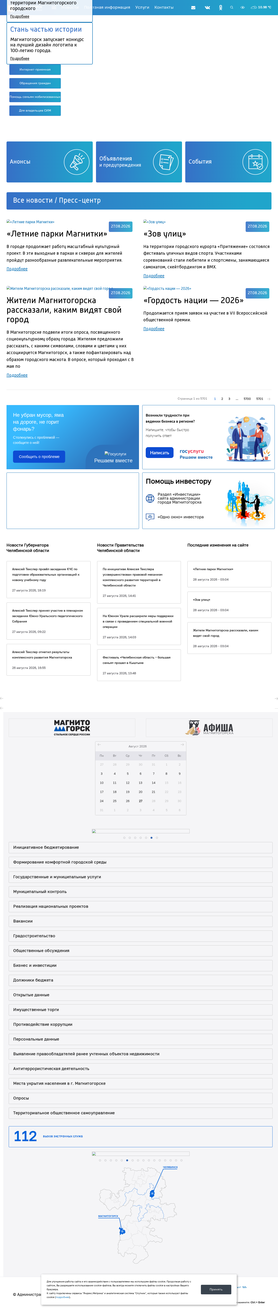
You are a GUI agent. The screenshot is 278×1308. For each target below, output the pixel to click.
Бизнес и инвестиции (35, 965)
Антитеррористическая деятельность (51, 1068)
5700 (247, 399)
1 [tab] (133, 133)
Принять (216, 1289)
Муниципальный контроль (40, 891)
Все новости (33, 200)
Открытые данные (31, 995)
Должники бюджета (33, 980)
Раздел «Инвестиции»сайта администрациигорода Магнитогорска (180, 498)
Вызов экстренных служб (63, 1136)
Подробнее (17, 269)
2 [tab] (140, 133)
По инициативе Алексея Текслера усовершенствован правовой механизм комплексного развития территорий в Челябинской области (132, 577)
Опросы (21, 1098)
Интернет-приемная (35, 70)
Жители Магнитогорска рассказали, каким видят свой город (225, 633)
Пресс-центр (80, 200)
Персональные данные (36, 1039)
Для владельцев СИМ (35, 111)
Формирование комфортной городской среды (60, 862)
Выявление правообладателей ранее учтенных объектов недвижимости (86, 1054)
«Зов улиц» (201, 600)
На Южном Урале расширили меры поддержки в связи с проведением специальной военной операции (138, 621)
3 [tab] (146, 133)
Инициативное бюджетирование (46, 847)
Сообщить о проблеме (39, 457)
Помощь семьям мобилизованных (35, 97)
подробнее (62, 1297)
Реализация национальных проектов (50, 906)
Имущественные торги (36, 1009)
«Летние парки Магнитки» (213, 569)
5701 (259, 399)
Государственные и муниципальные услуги (57, 877)
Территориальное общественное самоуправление (64, 1113)
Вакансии (23, 921)
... (237, 399)
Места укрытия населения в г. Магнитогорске (59, 1083)
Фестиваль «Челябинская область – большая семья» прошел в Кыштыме (136, 660)
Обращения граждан (35, 83)
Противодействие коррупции (43, 1024)
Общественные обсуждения (41, 950)
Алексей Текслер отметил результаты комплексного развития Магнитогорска (42, 655)
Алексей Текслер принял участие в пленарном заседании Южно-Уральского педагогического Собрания (47, 616)
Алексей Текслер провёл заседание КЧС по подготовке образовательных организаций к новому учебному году (45, 574)
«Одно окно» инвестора (181, 517)
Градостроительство (34, 936)
